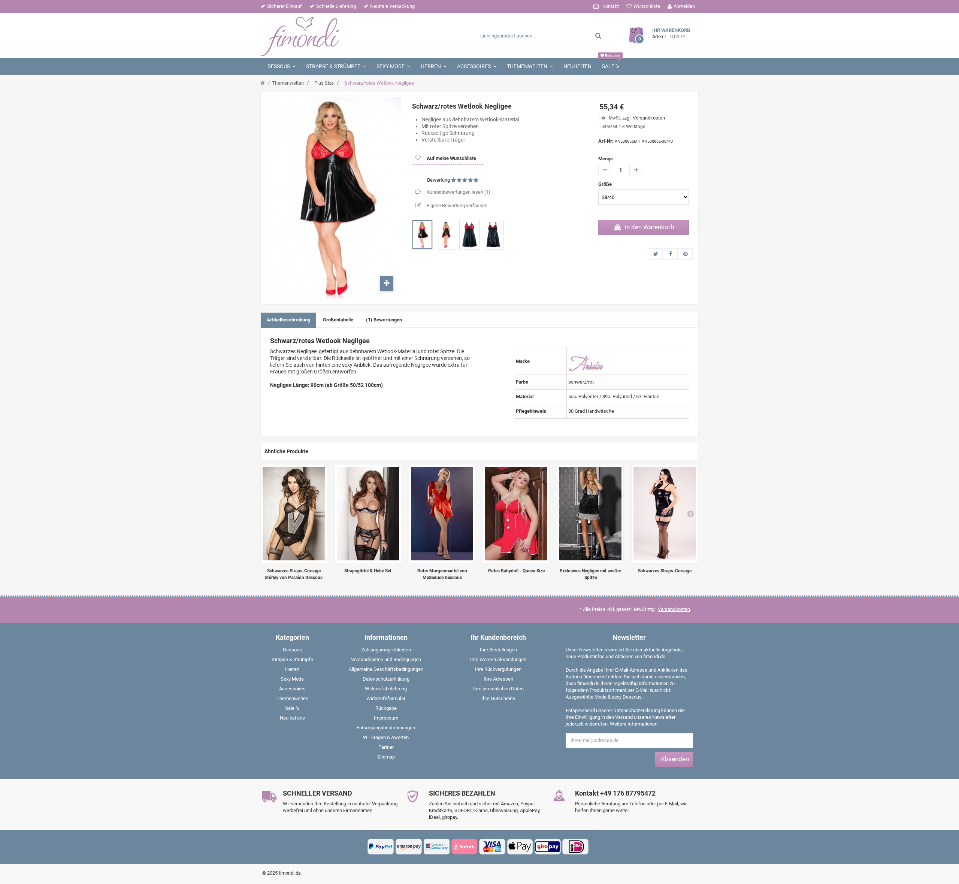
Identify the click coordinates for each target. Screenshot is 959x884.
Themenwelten (288, 83)
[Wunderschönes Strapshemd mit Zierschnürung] (293, 513)
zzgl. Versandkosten (643, 118)
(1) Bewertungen (384, 320)
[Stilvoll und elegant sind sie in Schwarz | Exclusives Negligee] (590, 513)
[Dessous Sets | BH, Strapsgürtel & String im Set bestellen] (368, 513)
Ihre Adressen (498, 679)
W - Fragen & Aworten (386, 737)
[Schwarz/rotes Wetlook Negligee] (422, 234)
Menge (605, 158)
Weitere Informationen (633, 724)
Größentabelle (338, 320)
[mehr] (636, 170)
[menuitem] (292, 651)
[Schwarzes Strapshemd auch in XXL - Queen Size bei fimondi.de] (664, 513)
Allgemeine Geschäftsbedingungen (386, 669)
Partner (386, 747)
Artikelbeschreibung (288, 320)
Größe (605, 184)
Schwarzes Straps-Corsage (665, 570)
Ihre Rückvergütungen (498, 669)
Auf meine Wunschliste (451, 158)
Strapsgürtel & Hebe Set (367, 570)
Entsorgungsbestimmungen (386, 727)
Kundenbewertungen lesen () (458, 192)
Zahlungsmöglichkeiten (386, 650)
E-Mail (671, 803)
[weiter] (690, 513)
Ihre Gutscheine (498, 698)
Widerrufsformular (385, 698)
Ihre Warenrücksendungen (498, 659)
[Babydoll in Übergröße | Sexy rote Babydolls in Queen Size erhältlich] (516, 513)
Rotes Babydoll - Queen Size (516, 570)
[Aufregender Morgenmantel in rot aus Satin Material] (442, 513)
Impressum (386, 718)
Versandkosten (674, 609)
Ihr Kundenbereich (498, 637)
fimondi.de (290, 873)
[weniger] (605, 170)
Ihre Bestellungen (498, 650)
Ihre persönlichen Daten (498, 688)
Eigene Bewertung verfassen (456, 205)
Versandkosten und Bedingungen (386, 659)
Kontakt (610, 6)
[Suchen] (598, 35)
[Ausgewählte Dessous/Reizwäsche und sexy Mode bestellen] (332, 35)
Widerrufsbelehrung (386, 688)
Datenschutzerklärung (386, 679)
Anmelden (684, 6)
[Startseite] (263, 83)
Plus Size (324, 83)
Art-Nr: (606, 141)
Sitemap (386, 757)
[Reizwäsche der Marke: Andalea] (586, 361)
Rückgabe (386, 708)
